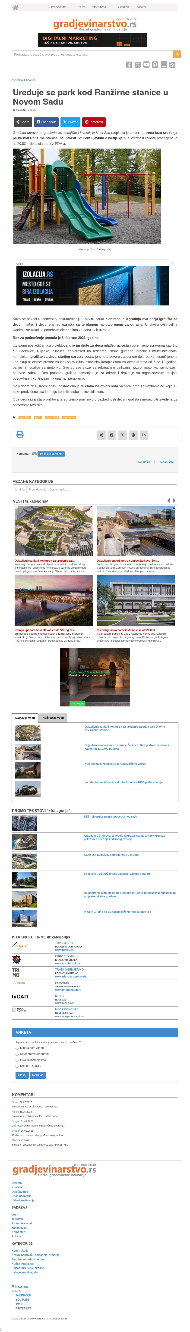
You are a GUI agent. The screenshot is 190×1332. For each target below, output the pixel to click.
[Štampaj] (20, 434)
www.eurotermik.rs (67, 963)
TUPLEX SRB (64, 943)
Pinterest (96, 122)
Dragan (16, 1121)
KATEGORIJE (60, 8)
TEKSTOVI (101, 8)
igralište (25, 417)
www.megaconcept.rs (69, 1016)
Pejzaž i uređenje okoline (28, 1268)
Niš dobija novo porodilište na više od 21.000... (127, 630)
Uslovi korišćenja (23, 1200)
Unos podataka (22, 1196)
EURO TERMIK (65, 956)
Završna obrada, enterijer (28, 1259)
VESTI (82, 7)
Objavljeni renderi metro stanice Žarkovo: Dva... (128, 560)
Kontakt (17, 1187)
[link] (95, 24)
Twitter (72, 122)
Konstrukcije (20, 1250)
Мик (14, 1140)
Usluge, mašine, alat (25, 1272)
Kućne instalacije (23, 1264)
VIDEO (141, 7)
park (38, 417)
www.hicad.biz (64, 1003)
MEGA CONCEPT (66, 1009)
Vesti (31, 80)
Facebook (48, 122)
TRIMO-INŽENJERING (69, 969)
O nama (17, 1183)
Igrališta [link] (20, 489)
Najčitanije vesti (53, 717)
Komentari (23, 1095)
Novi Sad (52, 417)
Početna (17, 80)
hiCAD (59, 996)
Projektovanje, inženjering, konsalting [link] (50, 489)
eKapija (32, 110)
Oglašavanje (20, 1191)
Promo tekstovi (22, 1223)
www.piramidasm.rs (68, 989)
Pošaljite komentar (51, 454)
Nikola (15, 1111)
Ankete (16, 1236)
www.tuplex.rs (64, 950)
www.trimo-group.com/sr (71, 976)
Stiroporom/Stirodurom (34, 1054)
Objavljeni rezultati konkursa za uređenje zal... (45, 560)
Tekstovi (17, 1219)
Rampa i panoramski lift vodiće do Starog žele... (46, 630)
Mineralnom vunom (32, 1048)
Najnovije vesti (25, 718)
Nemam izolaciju (30, 1065)
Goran (16, 1102)
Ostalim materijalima (33, 1060)
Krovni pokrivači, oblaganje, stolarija (36, 1255)
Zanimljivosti (20, 1227)
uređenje (69, 417)
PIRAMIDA (62, 982)
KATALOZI (123, 7)
